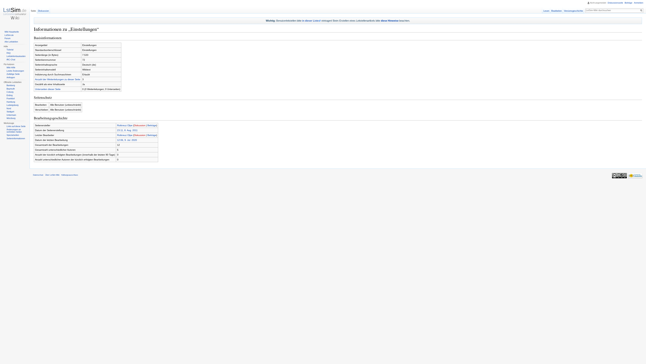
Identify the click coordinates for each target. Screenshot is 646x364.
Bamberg (11, 85)
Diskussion (139, 125)
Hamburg (11, 102)
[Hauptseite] (14, 13)
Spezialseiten (13, 135)
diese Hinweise (390, 20)
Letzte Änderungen (15, 71)
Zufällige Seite (13, 74)
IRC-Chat (11, 59)
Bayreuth (11, 89)
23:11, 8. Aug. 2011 (127, 130)
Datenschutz (38, 175)
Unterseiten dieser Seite (48, 89)
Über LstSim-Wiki (52, 175)
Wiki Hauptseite (12, 32)
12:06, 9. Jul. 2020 (127, 140)
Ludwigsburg (13, 105)
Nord (9, 108)
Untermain (11, 115)
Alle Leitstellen (11, 42)
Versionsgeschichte (573, 11)
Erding (10, 95)
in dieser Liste (310, 20)
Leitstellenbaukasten (16, 56)
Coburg (10, 92)
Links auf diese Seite (16, 126)
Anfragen (11, 77)
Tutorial (10, 50)
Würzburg (11, 118)
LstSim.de (9, 35)
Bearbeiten (556, 11)
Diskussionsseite (615, 3)
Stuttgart (10, 112)
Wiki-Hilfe (11, 67)
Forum (7, 38)
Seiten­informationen (16, 138)
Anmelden (638, 3)
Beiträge (151, 125)
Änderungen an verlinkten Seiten (14, 130)
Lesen (546, 11)
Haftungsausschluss (69, 175)
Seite (33, 11)
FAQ (8, 53)
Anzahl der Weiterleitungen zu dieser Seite (57, 79)
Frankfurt (11, 98)
